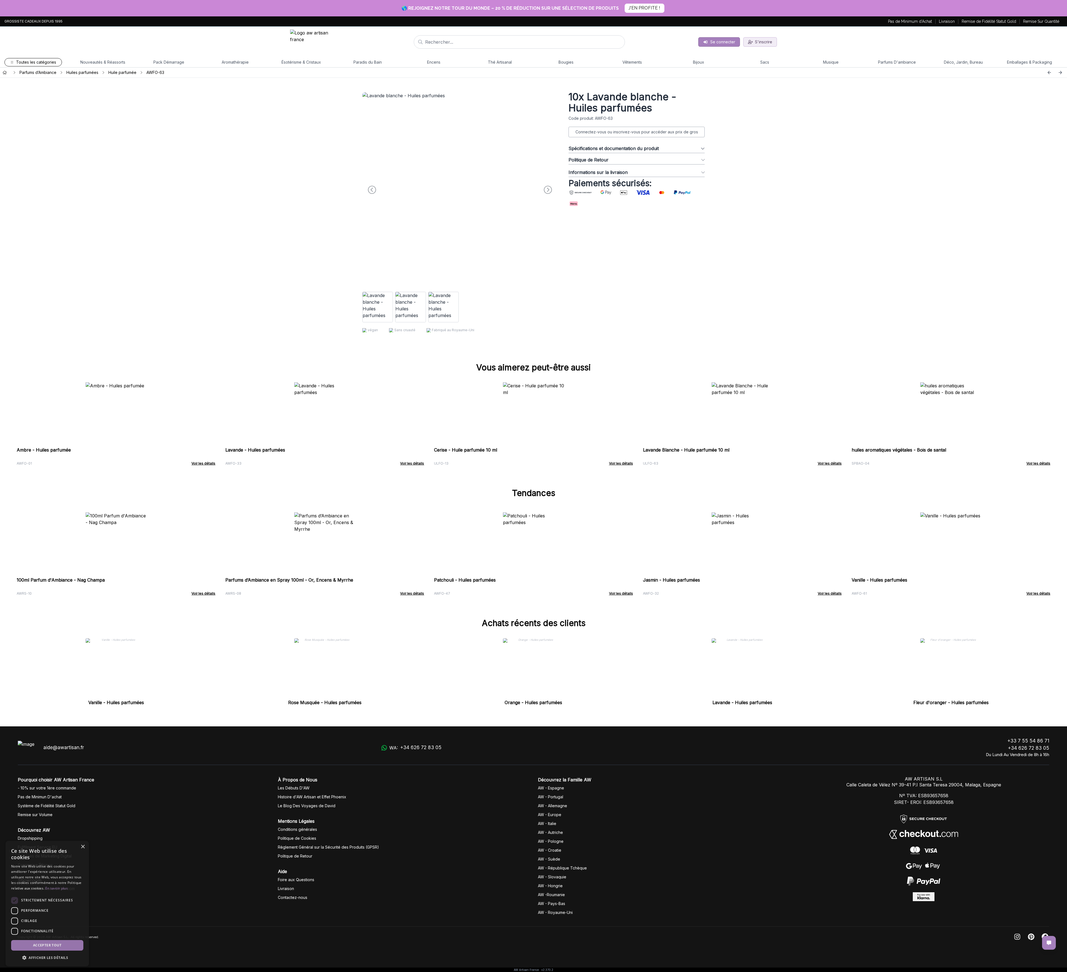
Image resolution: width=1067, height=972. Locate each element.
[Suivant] (1060, 72)
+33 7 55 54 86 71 (1028, 741)
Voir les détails (203, 463)
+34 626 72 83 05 (1028, 748)
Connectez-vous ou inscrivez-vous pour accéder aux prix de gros (636, 131)
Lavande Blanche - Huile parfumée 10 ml (686, 450)
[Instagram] (1017, 937)
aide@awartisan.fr (63, 747)
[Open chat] (1049, 943)
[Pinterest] (1031, 937)
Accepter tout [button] (47, 945)
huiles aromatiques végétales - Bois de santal (899, 450)
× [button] (83, 847)
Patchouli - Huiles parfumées (465, 580)
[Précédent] (1049, 72)
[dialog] (47, 903)
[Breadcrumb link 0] (4, 72)
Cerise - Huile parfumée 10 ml (465, 450)
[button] (47, 957)
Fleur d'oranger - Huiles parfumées (951, 702)
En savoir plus (56, 888)
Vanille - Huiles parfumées (879, 580)
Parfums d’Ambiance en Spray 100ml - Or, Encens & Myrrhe (289, 580)
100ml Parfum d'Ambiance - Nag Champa (61, 580)
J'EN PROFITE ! (644, 8)
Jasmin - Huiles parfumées (671, 580)
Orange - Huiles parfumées (533, 702)
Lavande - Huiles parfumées (255, 450)
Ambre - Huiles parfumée (44, 450)
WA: (415, 748)
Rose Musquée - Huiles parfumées (325, 702)
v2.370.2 (547, 969)
